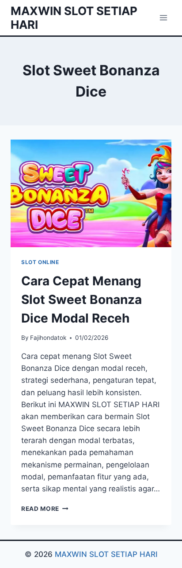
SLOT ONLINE (40, 262)
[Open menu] (163, 17)
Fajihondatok (48, 337)
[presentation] (91, 193)
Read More (44, 508)
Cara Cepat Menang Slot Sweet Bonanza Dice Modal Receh (81, 299)
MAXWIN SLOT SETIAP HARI (106, 554)
